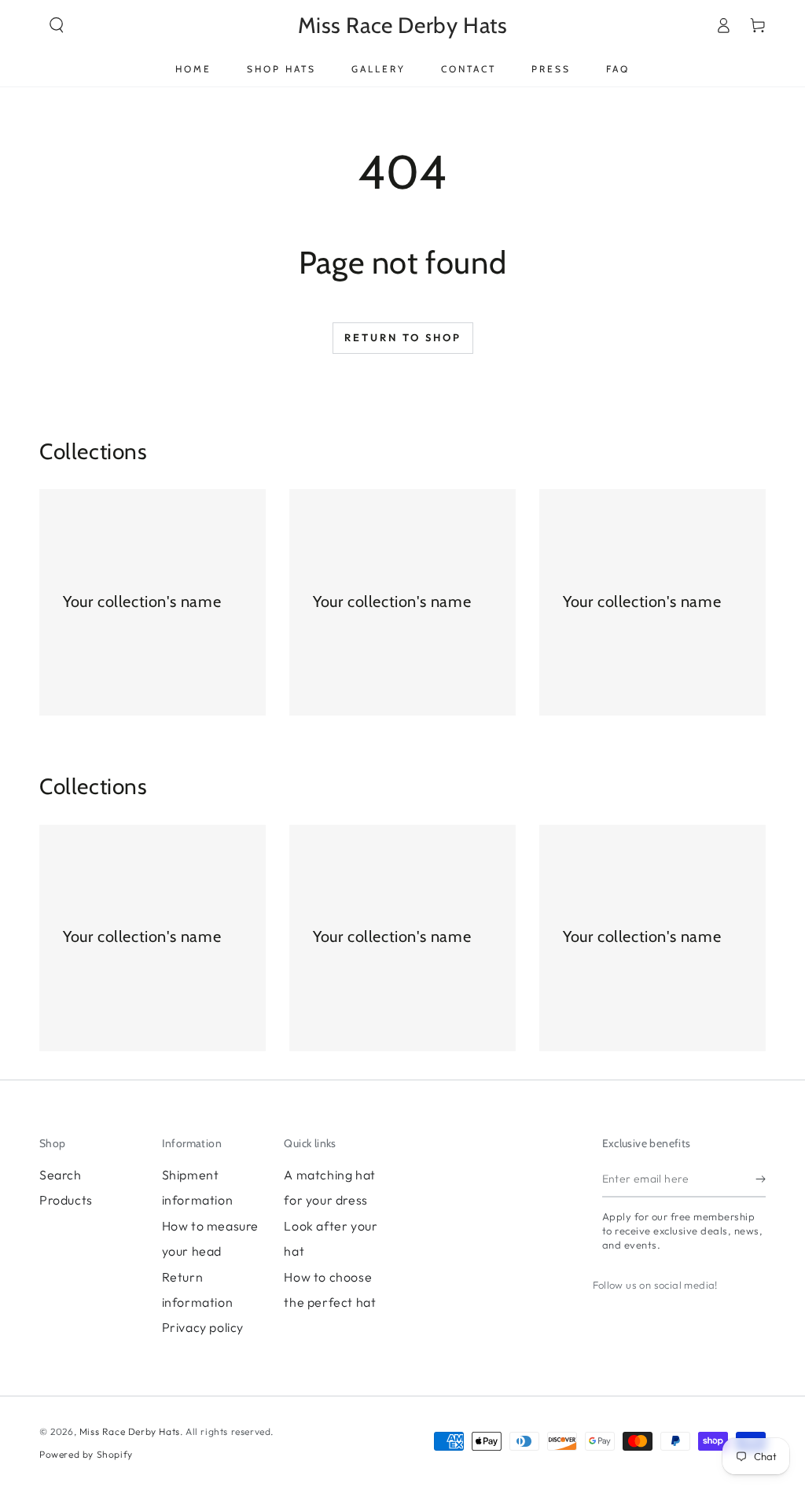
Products (66, 1200)
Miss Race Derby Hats (129, 1431)
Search (60, 1175)
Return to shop (402, 337)
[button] (56, 25)
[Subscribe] (760, 1179)
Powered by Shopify (86, 1454)
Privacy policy (203, 1327)
